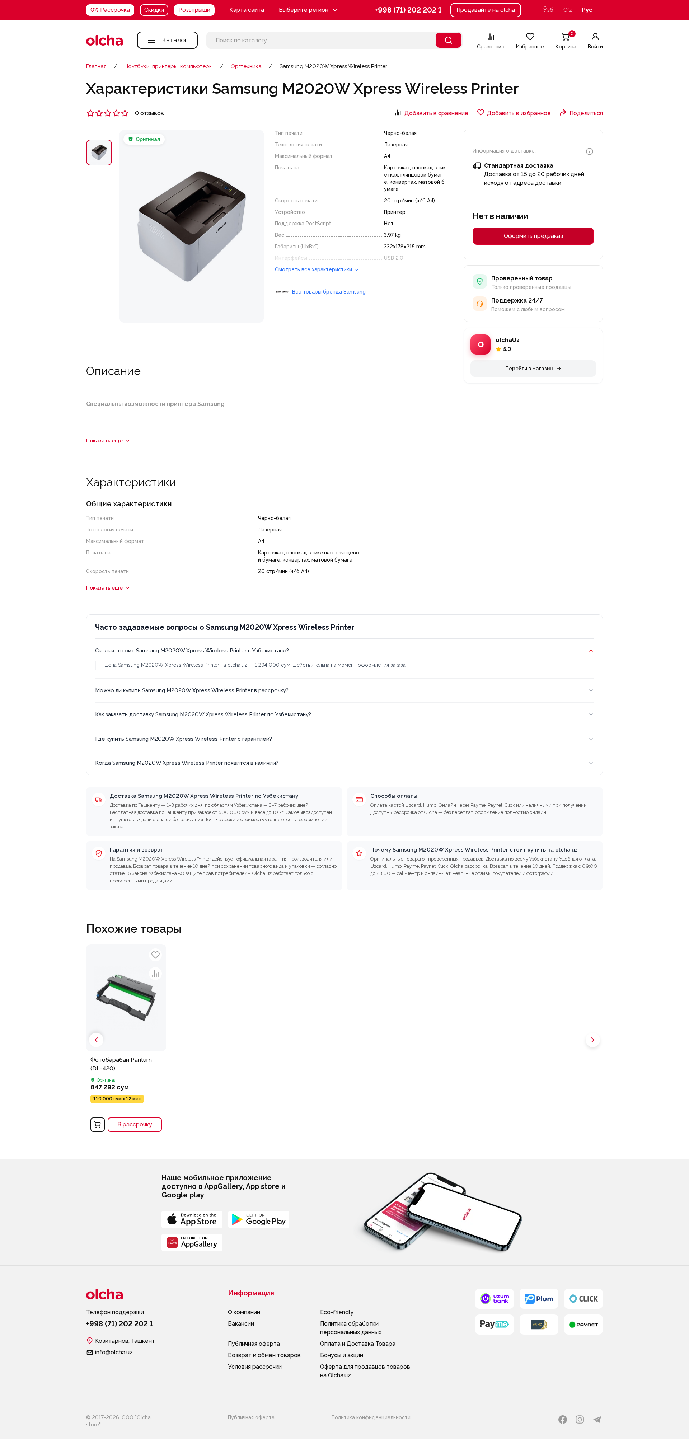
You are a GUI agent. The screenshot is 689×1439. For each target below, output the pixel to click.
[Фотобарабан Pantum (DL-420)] (126, 1040)
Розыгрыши (194, 9)
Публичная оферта (254, 1343)
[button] (309, 10)
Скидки (154, 9)
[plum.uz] (539, 1299)
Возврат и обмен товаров (264, 1355)
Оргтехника (246, 66)
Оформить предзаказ (533, 236)
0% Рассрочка (110, 9)
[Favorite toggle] (155, 954)
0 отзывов (149, 113)
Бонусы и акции (341, 1355)
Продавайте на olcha (485, 9)
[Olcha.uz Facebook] (562, 1419)
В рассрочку (134, 1124)
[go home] (104, 40)
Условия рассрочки (255, 1366)
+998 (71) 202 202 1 (408, 10)
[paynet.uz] (583, 1324)
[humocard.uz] (539, 1324)
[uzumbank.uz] (494, 1299)
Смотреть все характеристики (314, 269)
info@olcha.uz (114, 1352)
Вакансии (241, 1323)
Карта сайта (246, 9)
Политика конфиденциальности (371, 1417)
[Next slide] (593, 1040)
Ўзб (548, 9)
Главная (96, 66)
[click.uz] (583, 1299)
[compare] (155, 973)
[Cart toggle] (97, 1124)
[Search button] (448, 40)
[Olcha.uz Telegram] (597, 1419)
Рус (587, 9)
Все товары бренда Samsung (329, 292)
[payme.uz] (494, 1324)
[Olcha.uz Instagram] (580, 1419)
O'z (567, 9)
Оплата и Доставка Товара (357, 1343)
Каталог (174, 40)
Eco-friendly (336, 1312)
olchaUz (508, 340)
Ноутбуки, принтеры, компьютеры (169, 66)
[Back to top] (75, 1170)
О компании (244, 1312)
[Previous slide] (96, 1040)
